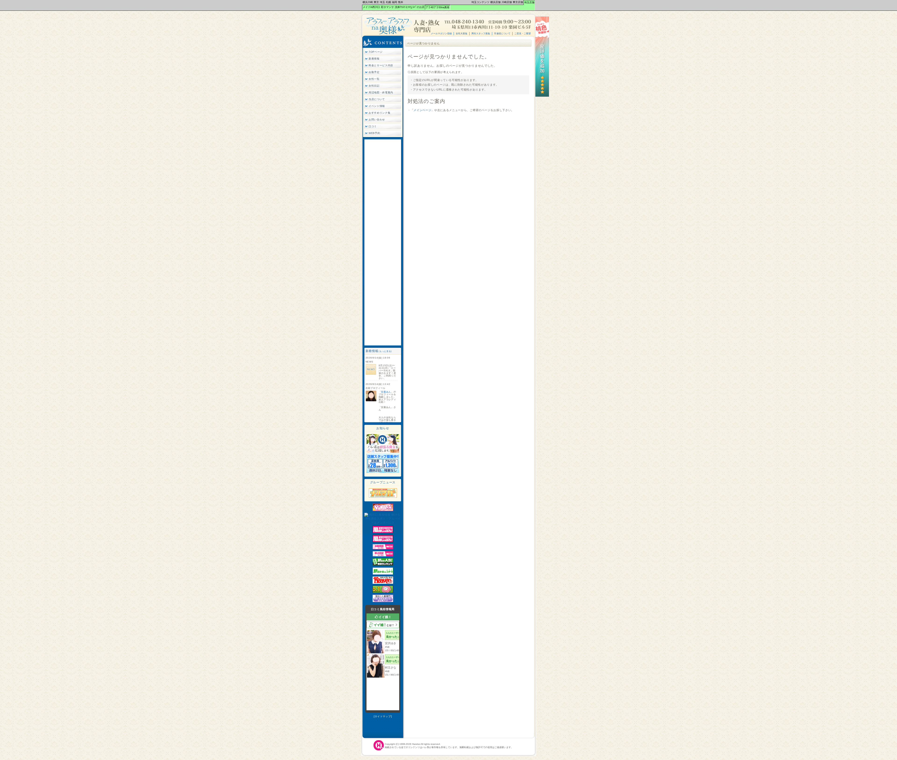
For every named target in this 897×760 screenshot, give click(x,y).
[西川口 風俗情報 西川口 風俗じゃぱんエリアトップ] (383, 541)
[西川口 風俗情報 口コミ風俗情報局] (383, 592)
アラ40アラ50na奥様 (437, 7)
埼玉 (382, 2)
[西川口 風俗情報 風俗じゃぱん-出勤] (383, 548)
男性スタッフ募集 (480, 33)
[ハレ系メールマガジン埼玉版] (383, 496)
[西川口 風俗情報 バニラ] (383, 510)
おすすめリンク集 (379, 112)
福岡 (394, 2)
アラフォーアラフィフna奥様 (402, 26)
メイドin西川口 (371, 7)
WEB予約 (374, 133)
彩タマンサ (387, 7)
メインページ (422, 110)
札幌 (388, 2)
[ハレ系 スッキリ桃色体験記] (542, 96)
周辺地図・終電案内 (381, 92)
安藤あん (386, 392)
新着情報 (374, 58)
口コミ (373, 126)
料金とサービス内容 (381, 65)
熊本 (400, 2)
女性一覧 (374, 78)
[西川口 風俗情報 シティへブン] (383, 582)
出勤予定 (374, 72)
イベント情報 (377, 106)
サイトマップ (383, 716)
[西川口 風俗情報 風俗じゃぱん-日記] (383, 555)
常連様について (502, 33)
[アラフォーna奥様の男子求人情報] (383, 472)
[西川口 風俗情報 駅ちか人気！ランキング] (383, 564)
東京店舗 (518, 2)
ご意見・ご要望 (522, 33)
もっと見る (385, 351)
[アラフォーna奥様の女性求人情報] (383, 451)
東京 (376, 2)
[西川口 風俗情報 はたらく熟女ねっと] (383, 601)
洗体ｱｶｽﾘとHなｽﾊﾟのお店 (409, 7)
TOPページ (376, 51)
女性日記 (374, 85)
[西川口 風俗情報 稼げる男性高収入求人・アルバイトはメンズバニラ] (382, 522)
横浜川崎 (368, 2)
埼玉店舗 (529, 2)
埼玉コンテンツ (480, 2)
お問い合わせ (377, 119)
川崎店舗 (507, 2)
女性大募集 (461, 33)
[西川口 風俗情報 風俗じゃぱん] (383, 532)
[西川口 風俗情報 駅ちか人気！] (383, 573)
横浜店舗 (495, 2)
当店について (377, 99)
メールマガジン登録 (441, 33)
